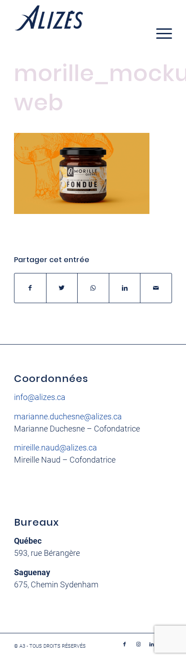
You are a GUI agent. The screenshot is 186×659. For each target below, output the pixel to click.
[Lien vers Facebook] (124, 644)
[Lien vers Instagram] (138, 644)
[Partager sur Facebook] (30, 288)
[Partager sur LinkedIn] (124, 288)
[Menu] (159, 33)
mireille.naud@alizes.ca (55, 447)
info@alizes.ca (39, 397)
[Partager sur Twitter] (62, 288)
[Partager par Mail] (156, 288)
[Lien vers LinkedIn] (151, 644)
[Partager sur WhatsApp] (93, 288)
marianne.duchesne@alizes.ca (68, 416)
